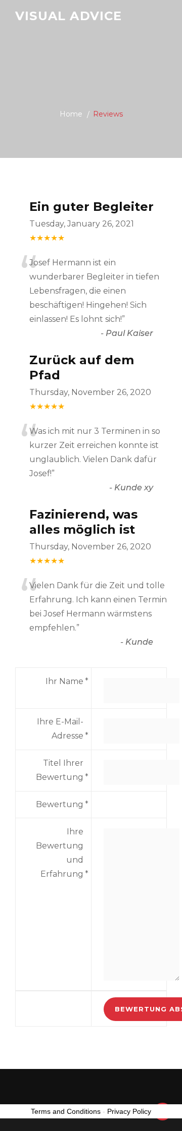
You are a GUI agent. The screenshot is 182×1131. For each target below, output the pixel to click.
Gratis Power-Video (38, 17)
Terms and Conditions (66, 1111)
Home (71, 114)
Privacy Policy (129, 1111)
